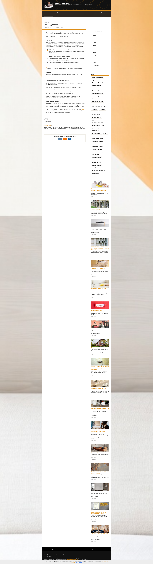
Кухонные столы (102, 96)
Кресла (77, 12)
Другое (93, 12)
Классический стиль (97, 90)
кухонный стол (95, 154)
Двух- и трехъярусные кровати (99, 80)
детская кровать (96, 125)
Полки (87, 12)
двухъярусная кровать (97, 120)
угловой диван (95, 167)
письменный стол (96, 162)
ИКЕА (103, 88)
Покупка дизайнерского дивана (98, 452)
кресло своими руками (97, 138)
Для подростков (96, 88)
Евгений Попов (47, 125)
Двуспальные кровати (97, 77)
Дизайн (53, 12)
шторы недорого (79, 34)
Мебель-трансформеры (97, 101)
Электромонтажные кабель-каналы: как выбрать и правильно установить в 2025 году (100, 248)
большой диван (96, 112)
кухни (103, 151)
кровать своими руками (98, 146)
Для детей (100, 82)
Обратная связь (54, 549)
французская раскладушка (98, 170)
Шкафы (71, 12)
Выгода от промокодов (96, 310)
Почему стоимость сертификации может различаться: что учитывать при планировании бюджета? (99, 512)
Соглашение (73, 549)
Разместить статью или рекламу (85, 549)
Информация (48, 15)
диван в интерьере (96, 128)
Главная (47, 12)
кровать (94, 144)
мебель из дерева (96, 157)
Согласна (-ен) (79, 562)
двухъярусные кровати (97, 122)
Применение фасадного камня (98, 209)
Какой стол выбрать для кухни (98, 228)
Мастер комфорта (62, 3)
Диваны (59, 12)
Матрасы (94, 98)
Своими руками (101, 12)
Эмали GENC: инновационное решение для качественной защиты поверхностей (100, 368)
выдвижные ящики (96, 117)
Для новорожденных (97, 85)
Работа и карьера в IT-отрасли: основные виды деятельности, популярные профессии (98, 431)
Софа (105, 106)
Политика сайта (64, 549)
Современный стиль (97, 106)
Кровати (65, 12)
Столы (82, 12)
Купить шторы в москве (51, 67)
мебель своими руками (97, 159)
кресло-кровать (96, 136)
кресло (105, 133)
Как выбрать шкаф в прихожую (98, 491)
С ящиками (94, 109)
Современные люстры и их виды (98, 388)
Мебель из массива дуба (96, 329)
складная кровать (96, 165)
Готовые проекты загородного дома (99, 347)
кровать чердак (95, 151)
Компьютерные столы (97, 93)
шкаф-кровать (95, 173)
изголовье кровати (96, 133)
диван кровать (95, 130)
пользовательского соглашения (73, 559)
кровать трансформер (97, 149)
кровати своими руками (98, 141)
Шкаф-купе (102, 109)
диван (103, 125)
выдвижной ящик (96, 114)
